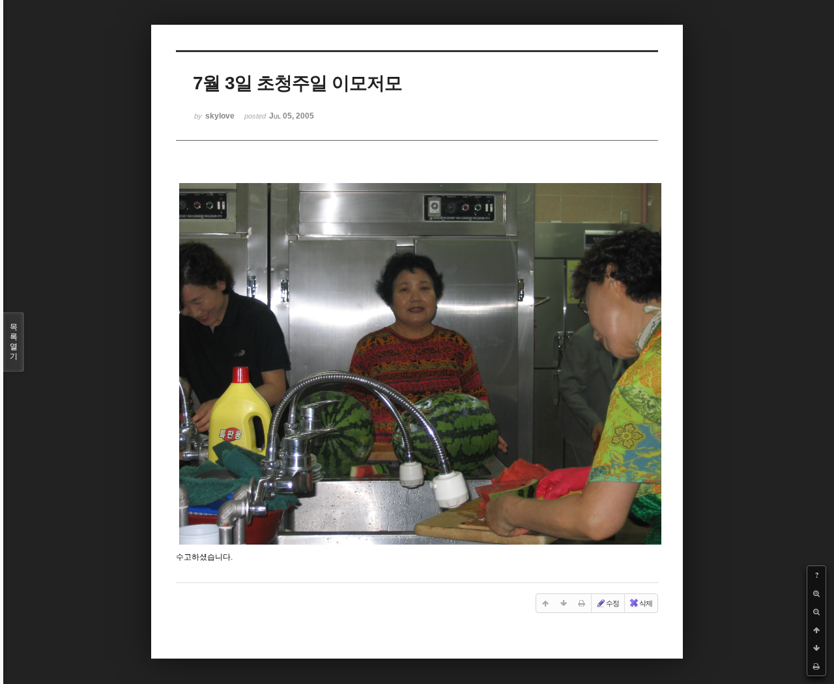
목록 (14, 341)
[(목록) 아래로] (816, 648)
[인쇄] (816, 666)
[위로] (816, 630)
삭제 (645, 603)
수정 (612, 603)
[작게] (816, 612)
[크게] (816, 593)
